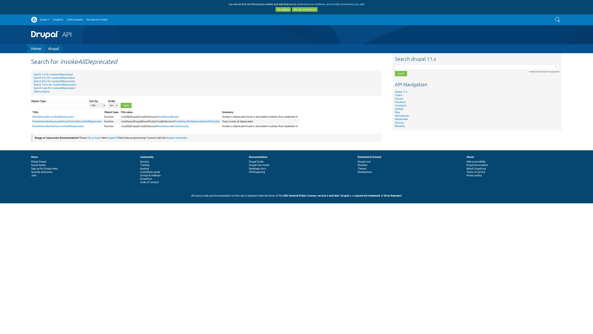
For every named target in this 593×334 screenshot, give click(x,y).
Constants (400, 105)
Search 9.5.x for (54, 77)
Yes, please (283, 9)
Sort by (93, 101)
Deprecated (401, 119)
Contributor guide (150, 172)
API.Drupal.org (257, 172)
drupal (53, 49)
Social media (38, 165)
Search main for (54, 88)
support (112, 137)
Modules (362, 165)
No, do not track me (305, 9)
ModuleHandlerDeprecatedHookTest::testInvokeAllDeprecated (67, 121)
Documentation (258, 157)
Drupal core (364, 161)
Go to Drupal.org (34, 19)
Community (147, 157)
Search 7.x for (53, 74)
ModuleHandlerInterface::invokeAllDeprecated (58, 126)
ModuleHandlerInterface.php (173, 126)
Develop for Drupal (96, 19)
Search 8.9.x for (54, 81)
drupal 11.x (401, 91)
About (470, 157)
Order (111, 101)
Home (36, 49)
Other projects (75, 19)
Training (144, 165)
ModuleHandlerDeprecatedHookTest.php (197, 121)
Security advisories (41, 172)
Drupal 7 (44, 19)
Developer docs (257, 168)
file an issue (93, 137)
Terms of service (476, 172)
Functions (400, 102)
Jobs (34, 175)
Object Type (38, 101)
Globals (399, 108)
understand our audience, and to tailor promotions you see (330, 4)
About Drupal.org (476, 168)
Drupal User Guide (259, 165)
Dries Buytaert (393, 195)
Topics (398, 95)
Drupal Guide (256, 161)
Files (397, 112)
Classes (399, 98)
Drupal (345, 195)
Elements (400, 126)
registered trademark (367, 195)
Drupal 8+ (58, 19)
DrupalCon (146, 178)
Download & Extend (369, 157)
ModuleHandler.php (168, 116)
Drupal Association (477, 165)
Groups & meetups (150, 175)
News (34, 157)
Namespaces (402, 115)
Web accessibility (476, 161)
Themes (362, 168)
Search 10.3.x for (55, 84)
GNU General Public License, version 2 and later (311, 195)
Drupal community (176, 137)
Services (399, 122)
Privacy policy (474, 175)
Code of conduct (149, 182)
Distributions (365, 172)
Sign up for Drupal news (44, 168)
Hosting (144, 168)
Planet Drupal (38, 161)
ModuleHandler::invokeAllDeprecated (53, 116)
